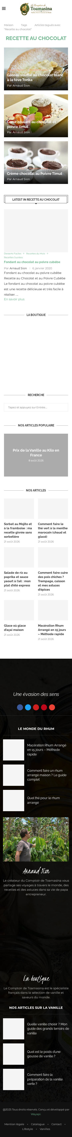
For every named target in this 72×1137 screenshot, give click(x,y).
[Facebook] (20, 707)
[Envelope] (52, 707)
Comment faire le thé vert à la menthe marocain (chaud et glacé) (53, 530)
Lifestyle (27, 1129)
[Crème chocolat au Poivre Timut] (36, 162)
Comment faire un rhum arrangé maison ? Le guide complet (46, 775)
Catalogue (38, 1124)
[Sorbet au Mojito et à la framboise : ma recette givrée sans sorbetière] (19, 508)
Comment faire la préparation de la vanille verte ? (45, 1079)
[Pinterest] (44, 707)
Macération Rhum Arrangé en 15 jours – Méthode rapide (52, 630)
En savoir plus (14, 299)
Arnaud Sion (21, 85)
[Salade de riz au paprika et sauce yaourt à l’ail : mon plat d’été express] (19, 557)
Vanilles (45, 1129)
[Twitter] (28, 707)
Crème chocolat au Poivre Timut (34, 173)
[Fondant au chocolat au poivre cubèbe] (36, 230)
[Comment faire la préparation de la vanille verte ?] (13, 1079)
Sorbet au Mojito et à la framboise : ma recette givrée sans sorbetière (18, 530)
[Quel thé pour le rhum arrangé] (13, 800)
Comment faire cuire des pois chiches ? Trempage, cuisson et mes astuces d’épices (53, 581)
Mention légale (14, 1124)
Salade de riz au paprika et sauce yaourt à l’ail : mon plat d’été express (17, 579)
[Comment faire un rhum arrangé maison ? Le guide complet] (13, 775)
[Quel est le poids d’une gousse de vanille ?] (13, 1054)
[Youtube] (36, 707)
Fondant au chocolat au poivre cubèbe (32, 262)
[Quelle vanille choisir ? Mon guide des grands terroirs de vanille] (13, 1029)
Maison (8, 25)
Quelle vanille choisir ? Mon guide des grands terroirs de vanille (48, 1028)
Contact (56, 1124)
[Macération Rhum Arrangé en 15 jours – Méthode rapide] (53, 610)
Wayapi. (36, 1114)
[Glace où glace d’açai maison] (19, 610)
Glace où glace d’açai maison (15, 628)
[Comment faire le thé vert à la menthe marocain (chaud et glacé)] (53, 508)
